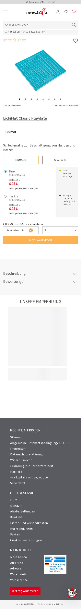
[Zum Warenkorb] (74, 12)
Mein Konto (18, 557)
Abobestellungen (22, 511)
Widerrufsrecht (21, 460)
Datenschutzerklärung (26, 454)
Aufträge (16, 563)
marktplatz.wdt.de (23, 477)
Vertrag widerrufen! (25, 591)
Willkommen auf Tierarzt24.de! (40, 2)
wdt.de (43, 477)
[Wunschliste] (66, 12)
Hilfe (13, 500)
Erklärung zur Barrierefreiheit (31, 466)
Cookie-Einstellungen (26, 540)
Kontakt (16, 517)
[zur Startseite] (36, 12)
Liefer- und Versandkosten (29, 523)
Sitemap (16, 437)
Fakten (15, 534)
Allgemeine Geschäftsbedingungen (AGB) (40, 443)
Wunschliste (19, 580)
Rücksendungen (21, 529)
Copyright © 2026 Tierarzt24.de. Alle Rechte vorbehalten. (41, 604)
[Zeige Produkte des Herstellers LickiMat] (10, 138)
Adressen (16, 568)
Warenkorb (18, 574)
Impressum (18, 449)
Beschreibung (14, 273)
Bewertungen (14, 281)
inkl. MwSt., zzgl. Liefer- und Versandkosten (23, 224)
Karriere (16, 472)
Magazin (16, 506)
